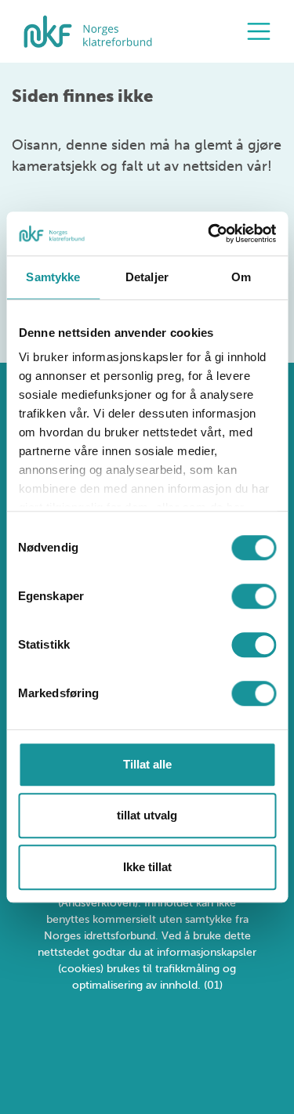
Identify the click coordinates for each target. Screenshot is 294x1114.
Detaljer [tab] (147, 277)
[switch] (253, 596)
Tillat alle (147, 764)
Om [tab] (241, 277)
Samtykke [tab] (53, 277)
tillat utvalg (147, 815)
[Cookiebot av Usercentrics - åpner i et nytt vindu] (209, 233)
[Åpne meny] (262, 31)
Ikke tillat (147, 866)
